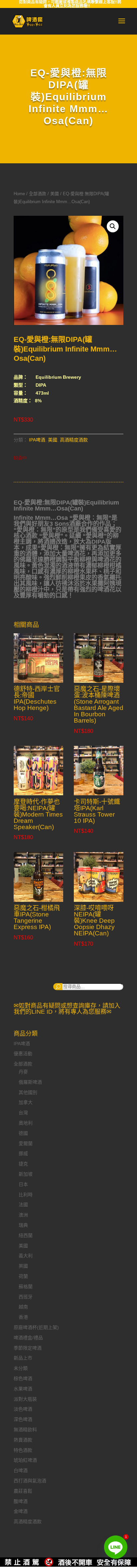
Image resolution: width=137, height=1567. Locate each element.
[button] (113, 226)
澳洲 (23, 1214)
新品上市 (23, 1358)
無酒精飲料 (25, 1429)
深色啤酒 (23, 1419)
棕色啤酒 (23, 1378)
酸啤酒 (21, 1501)
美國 (54, 193)
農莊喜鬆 (23, 1491)
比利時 (26, 1194)
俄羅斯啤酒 (30, 1082)
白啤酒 (21, 1470)
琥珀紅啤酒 (25, 1460)
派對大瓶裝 (25, 1399)
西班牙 (26, 1296)
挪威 (23, 1153)
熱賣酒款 (23, 1440)
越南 (23, 1306)
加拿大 (26, 1102)
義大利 (26, 1255)
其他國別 (28, 1092)
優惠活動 (23, 1053)
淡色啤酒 (23, 1409)
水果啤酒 (23, 1388)
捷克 (23, 1163)
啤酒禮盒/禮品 (28, 1337)
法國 (23, 1204)
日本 (23, 1184)
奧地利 (26, 1123)
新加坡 (26, 1174)
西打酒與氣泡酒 (30, 1480)
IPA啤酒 (37, 439)
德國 (23, 1133)
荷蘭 (23, 1276)
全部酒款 (37, 193)
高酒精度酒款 (74, 439)
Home (19, 193)
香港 (23, 1317)
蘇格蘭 (26, 1286)
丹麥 (23, 1071)
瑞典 (23, 1225)
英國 (23, 1266)
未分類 (21, 1368)
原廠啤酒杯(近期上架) (36, 1327)
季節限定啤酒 (28, 1348)
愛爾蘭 (26, 1143)
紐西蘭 (26, 1235)
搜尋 (58, 986)
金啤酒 (21, 1511)
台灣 (23, 1112)
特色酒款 (23, 1450)
